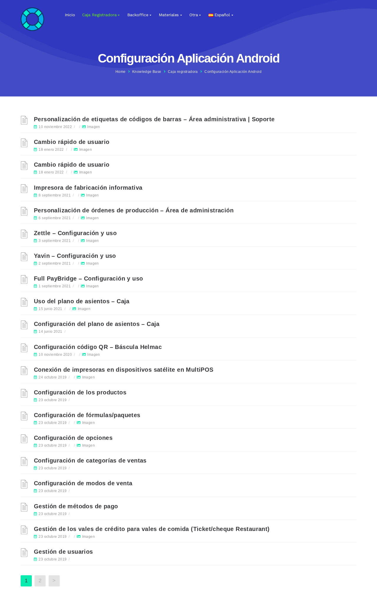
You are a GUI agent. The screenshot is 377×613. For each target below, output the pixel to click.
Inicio (70, 14)
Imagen (93, 127)
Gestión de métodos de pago (76, 506)
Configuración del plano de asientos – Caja (97, 324)
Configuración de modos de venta (83, 483)
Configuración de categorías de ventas (90, 460)
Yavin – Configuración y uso (75, 256)
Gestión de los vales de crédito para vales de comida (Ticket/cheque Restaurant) (152, 529)
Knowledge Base (146, 72)
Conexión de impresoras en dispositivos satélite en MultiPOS (124, 369)
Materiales (169, 14)
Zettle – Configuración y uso (75, 233)
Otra (193, 14)
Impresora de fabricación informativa (88, 187)
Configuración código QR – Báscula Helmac (98, 347)
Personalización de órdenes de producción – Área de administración (134, 210)
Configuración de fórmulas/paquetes (87, 415)
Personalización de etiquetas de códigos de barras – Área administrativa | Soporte (154, 119)
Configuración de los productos (80, 392)
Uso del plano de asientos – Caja (82, 301)
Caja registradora (99, 14)
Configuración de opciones (73, 438)
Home (120, 72)
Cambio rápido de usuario (72, 142)
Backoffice (137, 14)
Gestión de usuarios (63, 551)
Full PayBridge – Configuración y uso (88, 278)
